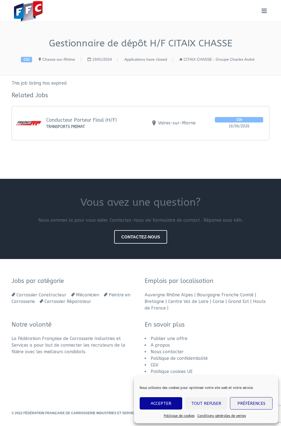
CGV (154, 364)
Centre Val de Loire (188, 301)
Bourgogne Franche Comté (225, 294)
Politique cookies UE (172, 371)
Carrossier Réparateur (67, 301)
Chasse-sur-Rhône (58, 59)
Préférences (251, 403)
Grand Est (238, 301)
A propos (160, 345)
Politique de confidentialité (179, 358)
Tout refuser (206, 403)
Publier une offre (169, 338)
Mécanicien (87, 294)
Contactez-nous (140, 237)
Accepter (161, 403)
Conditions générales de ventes (221, 416)
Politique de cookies (179, 416)
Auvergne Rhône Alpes (169, 294)
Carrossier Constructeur (41, 294)
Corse (218, 301)
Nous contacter (167, 351)
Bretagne (154, 301)
